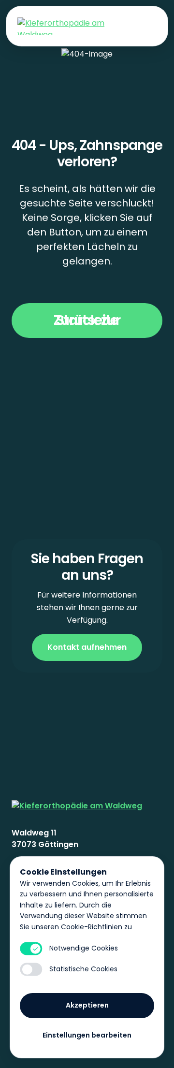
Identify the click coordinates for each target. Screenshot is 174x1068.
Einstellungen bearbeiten (87, 1035)
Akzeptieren (87, 1005)
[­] (147, 26)
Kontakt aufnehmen (87, 647)
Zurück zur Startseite (87, 320)
